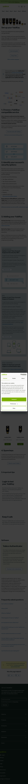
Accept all (14, 399)
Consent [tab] (5, 378)
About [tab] (22, 378)
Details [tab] (14, 378)
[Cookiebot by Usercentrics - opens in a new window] (20, 374)
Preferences (13, 403)
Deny (14, 408)
